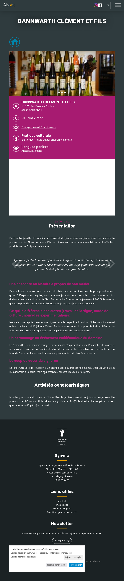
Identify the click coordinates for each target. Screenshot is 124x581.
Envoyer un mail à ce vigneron (38, 127)
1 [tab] (59, 92)
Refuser (68, 557)
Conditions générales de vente (62, 512)
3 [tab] (65, 92)
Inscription (60, 540)
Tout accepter (76, 565)
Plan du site (62, 505)
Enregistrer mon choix (56, 565)
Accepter (78, 557)
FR (108, 5)
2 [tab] (62, 92)
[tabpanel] (62, 73)
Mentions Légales (62, 508)
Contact (62, 501)
